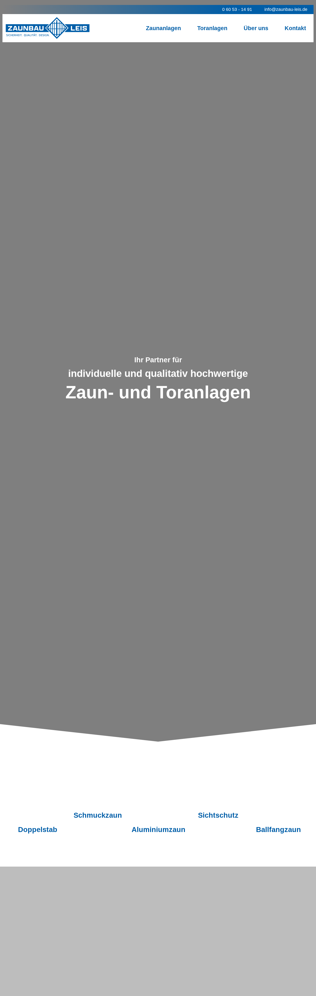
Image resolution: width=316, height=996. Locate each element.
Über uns (256, 28)
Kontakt (295, 28)
